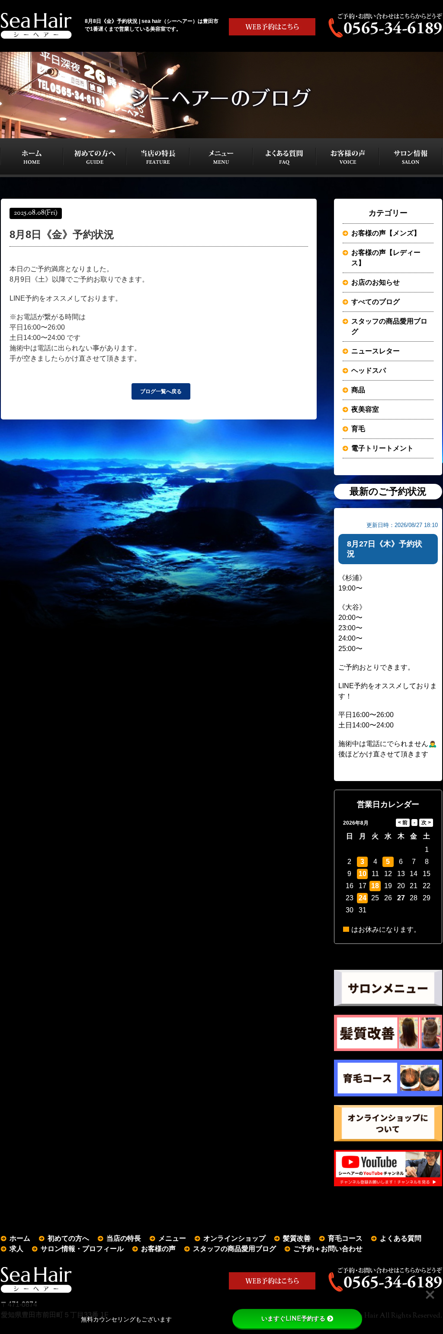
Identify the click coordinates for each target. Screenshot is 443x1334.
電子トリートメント (382, 448)
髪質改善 (297, 1238)
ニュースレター (375, 351)
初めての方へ (68, 1238)
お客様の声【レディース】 (386, 258)
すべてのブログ (375, 301)
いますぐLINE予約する (293, 1318)
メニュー (172, 1238)
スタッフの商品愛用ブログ (389, 326)
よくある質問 (400, 1238)
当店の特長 (123, 1238)
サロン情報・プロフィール (82, 1248)
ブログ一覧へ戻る (161, 391)
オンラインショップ (234, 1238)
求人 (16, 1248)
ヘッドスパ (368, 370)
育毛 (358, 428)
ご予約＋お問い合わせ (328, 1248)
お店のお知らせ (375, 282)
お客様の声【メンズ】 (386, 233)
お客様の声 (158, 1248)
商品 (358, 390)
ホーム (20, 1238)
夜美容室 (365, 409)
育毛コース (345, 1238)
